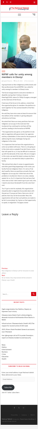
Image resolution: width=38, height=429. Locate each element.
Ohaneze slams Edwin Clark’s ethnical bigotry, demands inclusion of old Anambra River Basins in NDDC (18, 317)
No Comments (30, 81)
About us (33, 414)
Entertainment (7, 349)
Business (5, 352)
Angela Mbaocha (7, 81)
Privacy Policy (14, 415)
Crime (4, 354)
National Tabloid (7, 419)
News (3, 71)
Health (4, 359)
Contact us (24, 415)
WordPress (31, 419)
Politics (4, 347)
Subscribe (8, 387)
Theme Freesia (24, 419)
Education (5, 356)
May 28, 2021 (19, 81)
